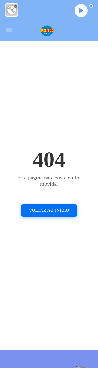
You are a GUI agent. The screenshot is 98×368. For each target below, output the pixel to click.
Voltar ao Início (49, 210)
